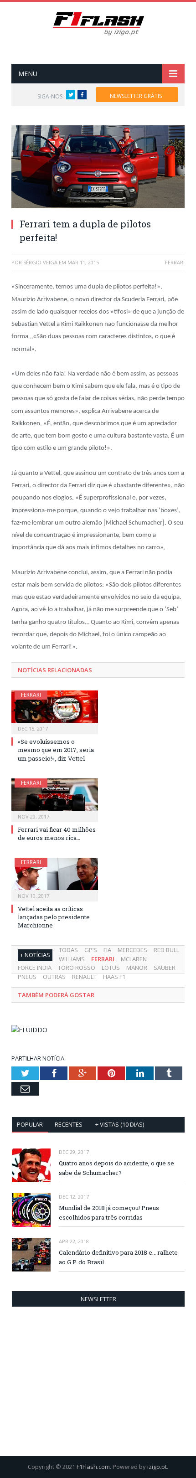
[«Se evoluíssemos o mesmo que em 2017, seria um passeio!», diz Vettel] (54, 711)
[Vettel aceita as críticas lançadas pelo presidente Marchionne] (54, 878)
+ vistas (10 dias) (119, 1124)
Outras (54, 977)
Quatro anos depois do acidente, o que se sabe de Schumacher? (116, 1168)
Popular (30, 1124)
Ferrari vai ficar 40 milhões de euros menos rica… (57, 833)
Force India (35, 967)
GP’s (90, 950)
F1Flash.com (93, 1467)
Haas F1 (114, 977)
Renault (84, 977)
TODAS (68, 950)
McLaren (134, 959)
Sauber (164, 967)
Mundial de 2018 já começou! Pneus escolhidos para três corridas (109, 1212)
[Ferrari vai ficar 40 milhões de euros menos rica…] (54, 799)
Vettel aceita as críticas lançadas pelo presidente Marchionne (54, 917)
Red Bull (166, 950)
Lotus (111, 967)
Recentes (69, 1124)
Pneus (27, 977)
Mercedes (132, 950)
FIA (107, 950)
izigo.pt (157, 1467)
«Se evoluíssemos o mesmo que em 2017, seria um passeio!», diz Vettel (56, 749)
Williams (72, 959)
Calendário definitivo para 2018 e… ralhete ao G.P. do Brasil (118, 1257)
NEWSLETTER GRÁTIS (136, 96)
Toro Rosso (76, 967)
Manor (136, 967)
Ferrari (31, 695)
